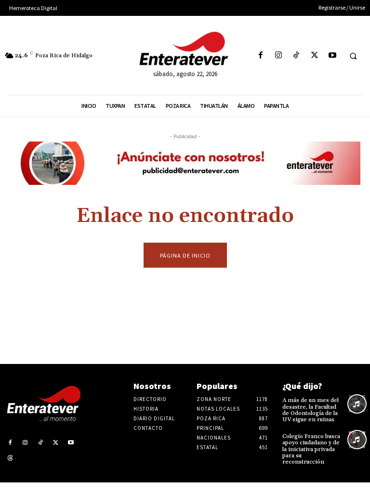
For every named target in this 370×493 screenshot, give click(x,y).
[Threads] (10, 458)
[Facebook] (260, 55)
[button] (353, 56)
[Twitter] (314, 55)
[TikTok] (296, 55)
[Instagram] (278, 55)
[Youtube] (332, 55)
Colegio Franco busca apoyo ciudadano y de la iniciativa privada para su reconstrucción (311, 449)
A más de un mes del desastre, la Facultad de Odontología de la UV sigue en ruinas (310, 410)
